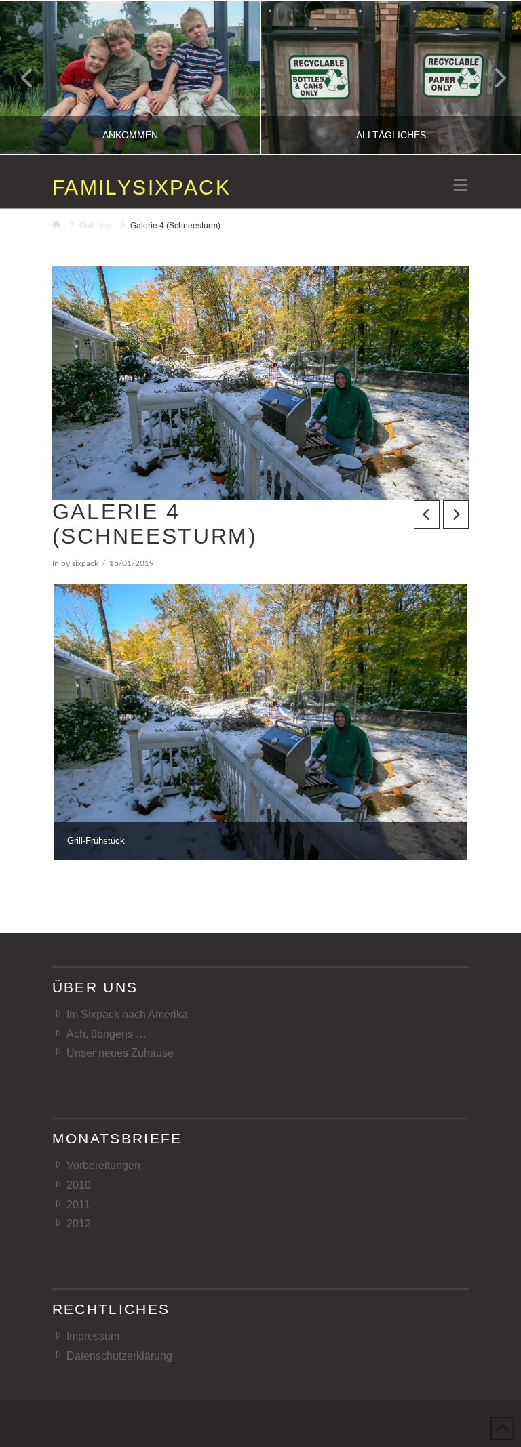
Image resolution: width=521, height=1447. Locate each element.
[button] (460, 186)
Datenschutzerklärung (119, 1356)
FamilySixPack (141, 188)
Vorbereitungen (103, 1165)
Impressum (92, 1336)
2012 (78, 1223)
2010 (78, 1185)
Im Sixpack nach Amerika (127, 1014)
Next (492, 77)
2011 (78, 1204)
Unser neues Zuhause (120, 1053)
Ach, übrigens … (106, 1034)
